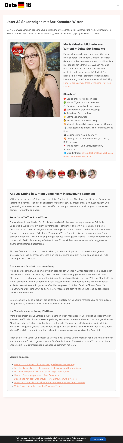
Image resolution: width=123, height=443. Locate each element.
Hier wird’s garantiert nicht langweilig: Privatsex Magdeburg (44, 364)
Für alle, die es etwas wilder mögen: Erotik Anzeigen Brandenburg (47, 368)
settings (80, 440)
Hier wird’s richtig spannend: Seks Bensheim (36, 375)
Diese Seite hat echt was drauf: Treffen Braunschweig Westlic (45, 379)
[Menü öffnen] (118, 5)
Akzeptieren (98, 439)
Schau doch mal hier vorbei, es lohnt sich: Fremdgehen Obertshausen (49, 382)
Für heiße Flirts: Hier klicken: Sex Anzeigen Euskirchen (41, 371)
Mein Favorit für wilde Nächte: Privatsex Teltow (38, 386)
